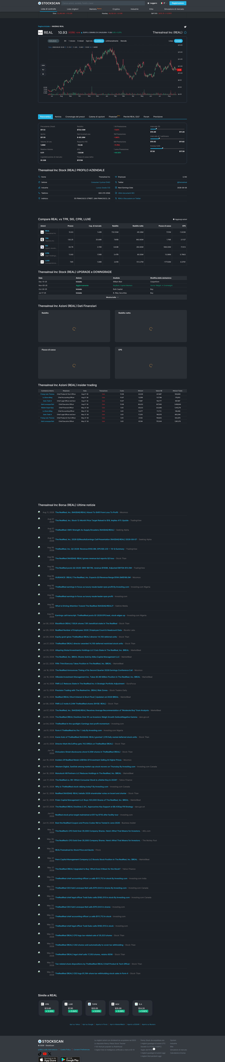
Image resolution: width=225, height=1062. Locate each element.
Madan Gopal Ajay (47, 408)
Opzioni (173, 1040)
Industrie (134, 9)
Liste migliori (72, 9)
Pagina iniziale (44, 26)
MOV (117, 1004)
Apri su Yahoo (75, 1024)
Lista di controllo (48, 9)
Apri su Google (87, 1024)
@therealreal (182, 182)
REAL (47, 231)
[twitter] (185, 26)
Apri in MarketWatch (117, 1024)
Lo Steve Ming (47, 397)
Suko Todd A (47, 401)
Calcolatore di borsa (178, 1053)
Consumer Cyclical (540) (100, 182)
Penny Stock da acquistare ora (152, 1040)
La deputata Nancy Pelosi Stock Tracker (109, 1043)
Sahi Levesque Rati (47, 404)
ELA (140, 1004)
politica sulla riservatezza (47, 1050)
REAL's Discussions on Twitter (129, 198)
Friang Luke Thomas (47, 394)
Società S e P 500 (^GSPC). (151, 1047)
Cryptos (116, 9)
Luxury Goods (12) (103, 188)
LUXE (47, 261)
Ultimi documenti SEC (126, 193)
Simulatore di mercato (174, 9)
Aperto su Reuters (148, 1024)
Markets (95, 9)
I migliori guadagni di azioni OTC (153, 1043)
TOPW (94, 1004)
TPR (46, 238)
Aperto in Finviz (101, 1024)
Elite (151, 9)
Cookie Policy (65, 1050)
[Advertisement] (113, 109)
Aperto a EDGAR (133, 1024)
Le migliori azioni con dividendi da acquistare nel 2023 (115, 1040)
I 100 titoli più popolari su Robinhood (108, 1047)
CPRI (47, 253)
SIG (46, 246)
